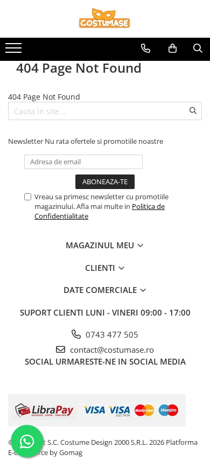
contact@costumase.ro (111, 349)
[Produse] (14, 51)
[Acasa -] (105, 19)
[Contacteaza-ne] (146, 48)
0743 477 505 (110, 334)
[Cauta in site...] (198, 48)
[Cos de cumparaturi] (172, 48)
